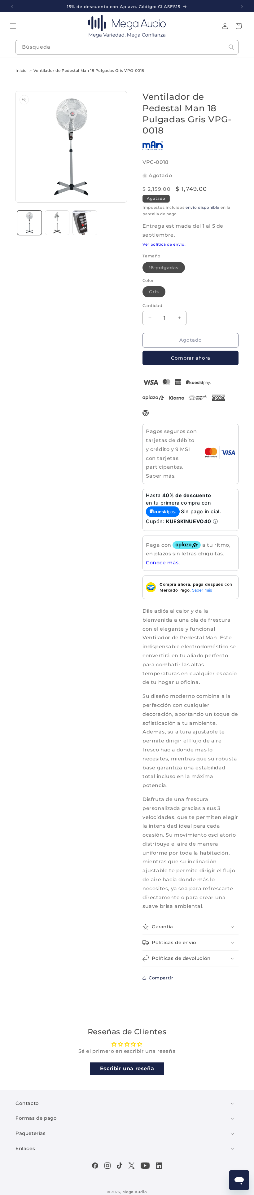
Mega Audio (134, 1191)
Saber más (202, 590)
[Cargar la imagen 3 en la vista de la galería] (84, 222)
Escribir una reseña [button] (127, 1068)
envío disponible (202, 207)
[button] (13, 26)
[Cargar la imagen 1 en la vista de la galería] (29, 222)
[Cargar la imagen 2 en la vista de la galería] (57, 222)
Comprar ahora (190, 358)
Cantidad (152, 305)
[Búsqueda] (231, 47)
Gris (157, 293)
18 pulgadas (167, 269)
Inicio (21, 70)
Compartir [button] (161, 978)
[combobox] (127, 47)
